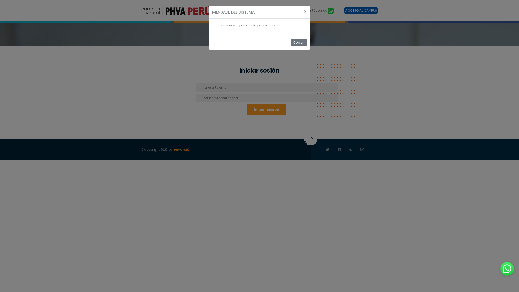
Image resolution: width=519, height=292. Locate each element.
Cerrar (298, 42)
